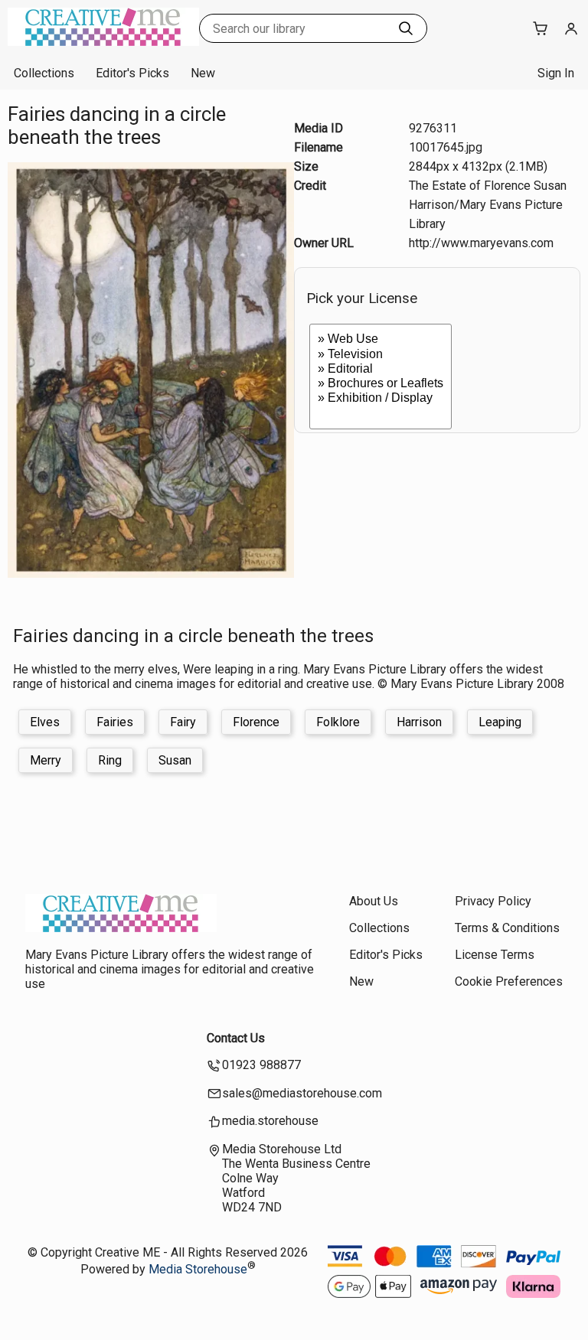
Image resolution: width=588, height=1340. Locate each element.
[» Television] (380, 354)
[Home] (103, 41)
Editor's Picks (132, 73)
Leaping (500, 722)
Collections (44, 73)
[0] (380, 413)
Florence (256, 722)
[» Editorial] (380, 369)
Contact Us (236, 1038)
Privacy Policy (493, 901)
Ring (110, 760)
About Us (373, 901)
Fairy (183, 722)
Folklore (338, 722)
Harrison (419, 722)
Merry (45, 760)
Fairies (114, 722)
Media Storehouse (198, 1269)
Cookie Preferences (509, 981)
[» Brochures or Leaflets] (380, 384)
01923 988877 (261, 1065)
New (203, 73)
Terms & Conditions (507, 928)
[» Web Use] (380, 339)
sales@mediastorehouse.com (302, 1093)
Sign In (555, 73)
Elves (45, 722)
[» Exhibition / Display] (380, 398)
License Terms (494, 954)
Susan (174, 760)
